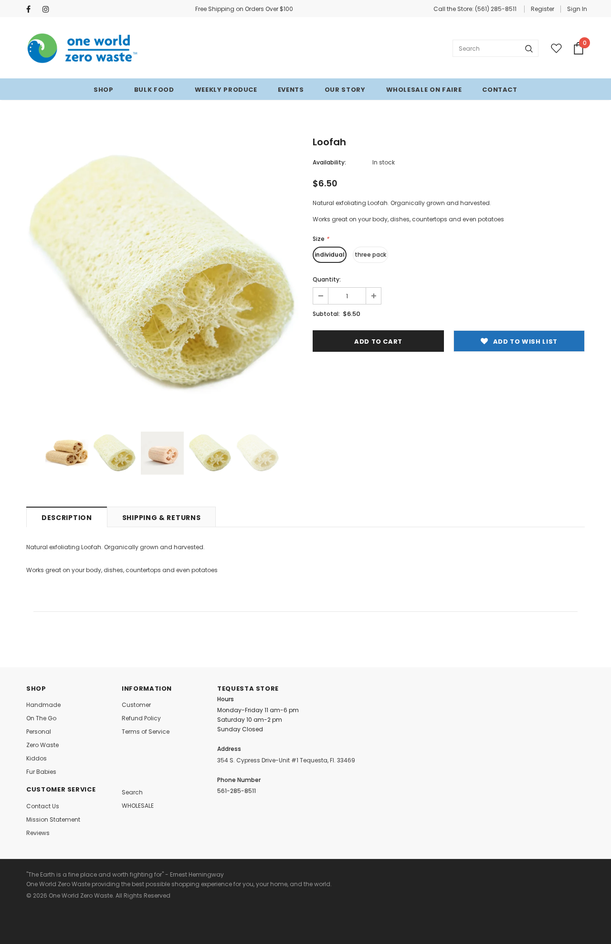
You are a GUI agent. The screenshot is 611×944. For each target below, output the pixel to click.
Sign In (577, 9)
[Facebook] (32, 9)
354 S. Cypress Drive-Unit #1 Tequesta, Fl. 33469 (286, 760)
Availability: (329, 162)
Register (542, 9)
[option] (162, 274)
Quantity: (327, 279)
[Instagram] (48, 9)
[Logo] (83, 48)
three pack (370, 254)
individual (330, 254)
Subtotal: (326, 314)
